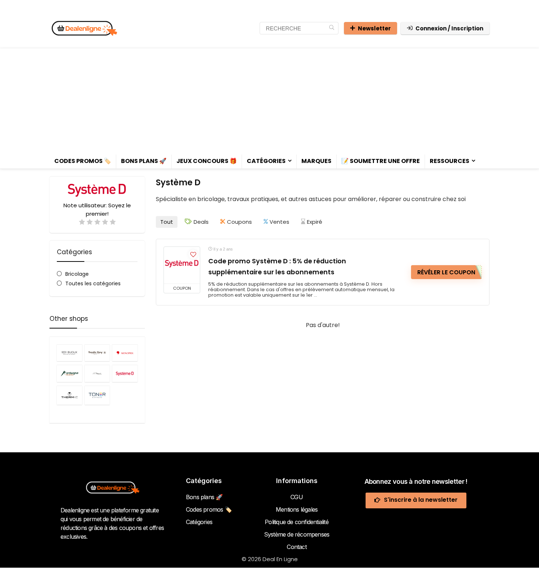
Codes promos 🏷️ (82, 161)
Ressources (449, 161)
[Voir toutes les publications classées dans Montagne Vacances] (69, 373)
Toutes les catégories (93, 283)
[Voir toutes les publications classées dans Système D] (125, 373)
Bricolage (77, 274)
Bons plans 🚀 (143, 161)
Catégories (266, 161)
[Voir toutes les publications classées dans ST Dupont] (97, 373)
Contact (296, 546)
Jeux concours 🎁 (206, 161)
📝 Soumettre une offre (380, 161)
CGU (296, 497)
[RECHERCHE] (331, 28)
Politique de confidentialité (297, 522)
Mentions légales (297, 509)
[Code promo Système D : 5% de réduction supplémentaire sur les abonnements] (182, 265)
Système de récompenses (296, 534)
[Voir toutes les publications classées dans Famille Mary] (97, 352)
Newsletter (374, 28)
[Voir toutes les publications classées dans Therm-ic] (69, 395)
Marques (316, 161)
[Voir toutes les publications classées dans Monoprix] (125, 352)
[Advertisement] (269, 99)
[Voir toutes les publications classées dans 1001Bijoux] (69, 352)
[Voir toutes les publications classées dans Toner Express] (97, 395)
